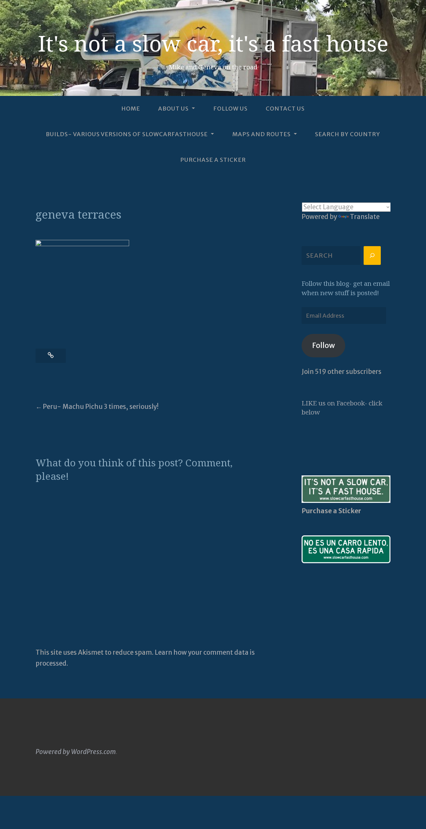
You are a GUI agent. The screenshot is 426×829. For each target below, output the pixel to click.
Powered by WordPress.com (76, 752)
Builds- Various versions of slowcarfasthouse (127, 134)
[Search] (372, 255)
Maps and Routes (261, 134)
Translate (365, 217)
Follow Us (230, 108)
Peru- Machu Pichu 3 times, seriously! (100, 407)
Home (130, 108)
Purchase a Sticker (213, 159)
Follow (323, 345)
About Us (173, 108)
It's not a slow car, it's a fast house (213, 43)
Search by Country (347, 134)
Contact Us (285, 108)
